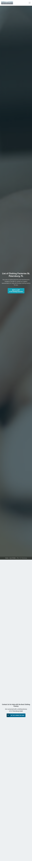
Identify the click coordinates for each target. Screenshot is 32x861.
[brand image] (7, 2)
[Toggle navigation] (29, 3)
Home (6, 558)
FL (18, 558)
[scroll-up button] (30, 857)
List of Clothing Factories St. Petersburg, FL (16, 274)
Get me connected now (17, 715)
